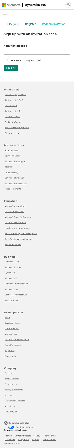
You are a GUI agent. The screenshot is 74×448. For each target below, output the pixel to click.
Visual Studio (10, 356)
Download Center (12, 155)
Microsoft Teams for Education (18, 217)
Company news (11, 384)
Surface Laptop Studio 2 (15, 94)
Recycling (36, 439)
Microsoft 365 (11, 278)
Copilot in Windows (13, 122)
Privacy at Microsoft (14, 389)
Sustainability (11, 411)
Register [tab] (30, 24)
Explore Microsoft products (17, 127)
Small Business (11, 300)
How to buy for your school (17, 228)
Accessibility (10, 406)
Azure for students (13, 244)
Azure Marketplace (13, 345)
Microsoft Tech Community (17, 339)
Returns (8, 166)
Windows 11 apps (12, 133)
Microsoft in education (15, 206)
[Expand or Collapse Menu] (5, 13)
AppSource (9, 350)
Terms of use (50, 435)
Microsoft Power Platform (16, 283)
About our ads (49, 439)
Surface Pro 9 (11, 105)
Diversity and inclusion (15, 400)
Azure (7, 317)
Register (11, 67)
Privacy (36, 435)
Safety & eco (23, 439)
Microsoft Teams (12, 289)
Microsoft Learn (12, 334)
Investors (9, 395)
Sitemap (8, 435)
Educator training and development (21, 233)
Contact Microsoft (23, 435)
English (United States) (19, 423)
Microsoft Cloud (12, 261)
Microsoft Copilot (12, 116)
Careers (8, 373)
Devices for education (14, 211)
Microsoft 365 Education (15, 222)
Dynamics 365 (35, 5)
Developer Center (12, 323)
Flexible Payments (13, 188)
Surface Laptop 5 (12, 111)
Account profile (11, 150)
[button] (68, 5)
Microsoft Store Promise (16, 183)
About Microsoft (12, 378)
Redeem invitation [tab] (54, 24)
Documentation (12, 328)
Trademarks (10, 439)
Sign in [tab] (14, 24)
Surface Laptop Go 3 (14, 100)
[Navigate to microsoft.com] (11, 5)
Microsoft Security (13, 267)
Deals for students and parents (18, 239)
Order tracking (11, 172)
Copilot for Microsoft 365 (16, 294)
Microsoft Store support (15, 161)
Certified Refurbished (14, 177)
